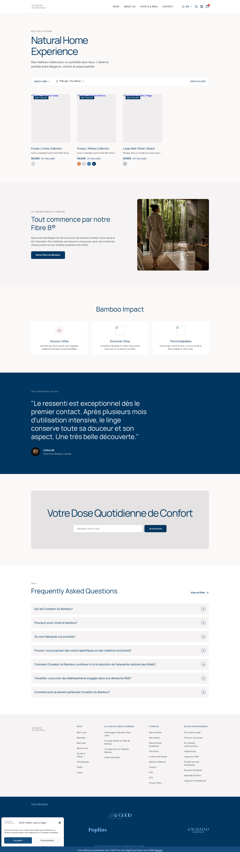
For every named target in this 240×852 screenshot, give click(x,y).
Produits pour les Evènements (191, 763)
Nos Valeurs (154, 737)
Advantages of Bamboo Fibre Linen (117, 734)
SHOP (79, 726)
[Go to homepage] (51, 729)
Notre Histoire (155, 732)
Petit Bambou (83, 762)
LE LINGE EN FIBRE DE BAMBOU (119, 726)
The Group (153, 751)
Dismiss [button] (158, 850)
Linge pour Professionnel (195, 780)
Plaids (79, 767)
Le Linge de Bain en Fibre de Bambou (117, 742)
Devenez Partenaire (193, 770)
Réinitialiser (198, 81)
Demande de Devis (192, 775)
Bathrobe (81, 737)
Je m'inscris (155, 528)
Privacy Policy (155, 783)
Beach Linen (82, 748)
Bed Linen (81, 743)
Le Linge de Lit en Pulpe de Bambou (116, 750)
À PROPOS (154, 726)
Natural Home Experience (155, 744)
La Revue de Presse (158, 756)
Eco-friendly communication (191, 744)
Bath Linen (82, 732)
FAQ (151, 772)
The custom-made (192, 732)
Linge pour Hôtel (191, 756)
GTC (151, 777)
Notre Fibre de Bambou (48, 254)
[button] (59, 822)
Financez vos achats (193, 737)
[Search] (196, 6)
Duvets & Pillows (81, 755)
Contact (152, 767)
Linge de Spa (190, 751)
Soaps (79, 772)
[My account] (201, 6)
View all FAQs (198, 592)
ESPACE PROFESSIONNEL (196, 726)
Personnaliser (47, 840)
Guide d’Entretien (112, 757)
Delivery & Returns (157, 762)
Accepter (18, 840)
